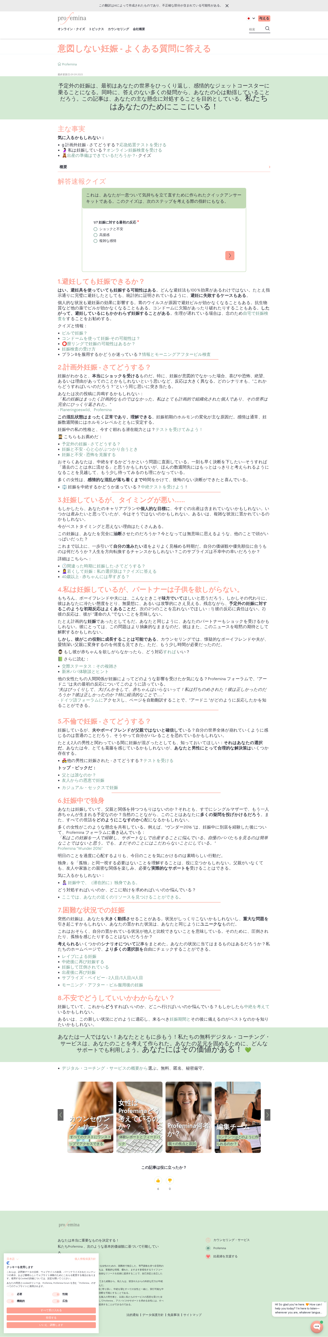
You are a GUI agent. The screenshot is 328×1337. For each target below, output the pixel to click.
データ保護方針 (153, 1315)
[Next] (267, 1115)
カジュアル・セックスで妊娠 (90, 787)
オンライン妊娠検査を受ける (134, 150)
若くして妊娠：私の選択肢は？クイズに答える (112, 571)
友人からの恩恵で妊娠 (83, 780)
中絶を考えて (257, 1006)
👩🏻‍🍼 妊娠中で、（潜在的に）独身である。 (101, 882)
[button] (13, 1259)
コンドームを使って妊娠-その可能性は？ (101, 338)
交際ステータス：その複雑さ (89, 666)
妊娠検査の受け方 (79, 349)
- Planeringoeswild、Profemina (85, 409)
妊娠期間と (180, 1019)
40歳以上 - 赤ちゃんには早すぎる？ (96, 576)
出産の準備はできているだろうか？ (101, 155)
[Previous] (60, 1115)
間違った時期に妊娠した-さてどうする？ (106, 566)
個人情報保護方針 (85, 1259)
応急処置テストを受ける (143, 145)
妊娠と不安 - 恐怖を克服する (89, 454)
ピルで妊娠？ (75, 333)
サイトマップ (192, 1315)
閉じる (227, 5)
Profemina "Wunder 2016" (80, 848)
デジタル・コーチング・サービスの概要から (105, 1068)
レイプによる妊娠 (79, 956)
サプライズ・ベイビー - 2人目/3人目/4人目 (102, 977)
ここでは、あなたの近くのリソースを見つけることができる (120, 897)
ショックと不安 (111, 229)
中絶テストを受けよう (162, 487)
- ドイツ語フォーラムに (80, 700)
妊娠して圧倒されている (85, 967)
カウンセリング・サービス (231, 1240)
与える (264, 18)
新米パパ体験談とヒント (85, 671)
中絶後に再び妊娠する (83, 961)
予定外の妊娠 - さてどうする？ (91, 444)
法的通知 (132, 1315)
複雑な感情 (107, 241)
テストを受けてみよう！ (179, 429)
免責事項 (173, 1315)
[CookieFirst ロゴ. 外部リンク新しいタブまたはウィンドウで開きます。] (8, 1263)
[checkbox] (10, 1294)
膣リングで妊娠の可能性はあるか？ (101, 343)
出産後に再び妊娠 (79, 972)
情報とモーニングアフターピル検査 (176, 354)
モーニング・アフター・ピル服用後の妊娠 (102, 985)
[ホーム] (72, 18)
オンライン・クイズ (71, 29)
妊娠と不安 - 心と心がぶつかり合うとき (100, 449)
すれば (170, 652)
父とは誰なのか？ (79, 775)
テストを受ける (158, 760)
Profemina (219, 1248)
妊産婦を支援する (225, 1256)
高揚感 (104, 235)
